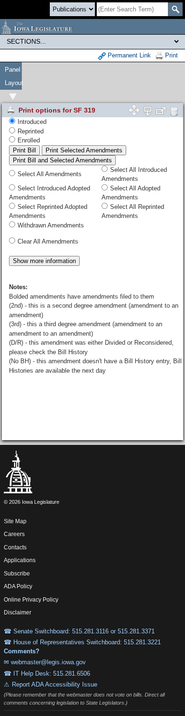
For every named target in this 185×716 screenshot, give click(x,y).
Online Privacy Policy (31, 599)
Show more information (44, 260)
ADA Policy (18, 586)
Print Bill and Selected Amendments (62, 160)
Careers (14, 534)
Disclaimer (17, 612)
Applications (20, 560)
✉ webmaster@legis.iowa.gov (45, 662)
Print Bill (24, 150)
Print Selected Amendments (84, 150)
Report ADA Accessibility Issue (54, 684)
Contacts (15, 547)
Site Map (15, 521)
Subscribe (17, 573)
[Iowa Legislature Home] (92, 26)
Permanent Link (128, 55)
